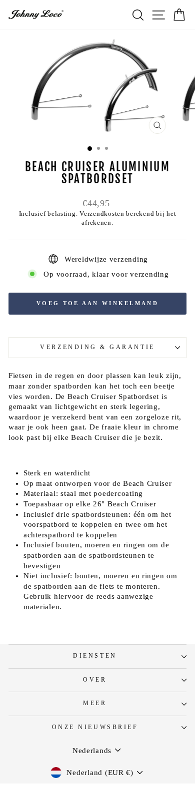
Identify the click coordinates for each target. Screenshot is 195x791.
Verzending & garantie (97, 347)
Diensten (94, 656)
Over (94, 680)
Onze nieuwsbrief (95, 727)
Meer (94, 703)
